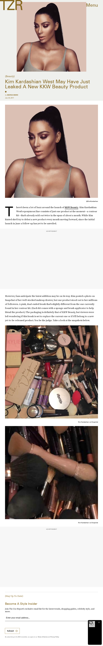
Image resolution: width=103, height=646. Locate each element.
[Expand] (91, 622)
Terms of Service (43, 637)
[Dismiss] (99, 622)
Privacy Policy (54, 637)
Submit (10, 630)
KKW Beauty (71, 207)
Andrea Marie (12, 95)
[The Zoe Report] (11, 5)
